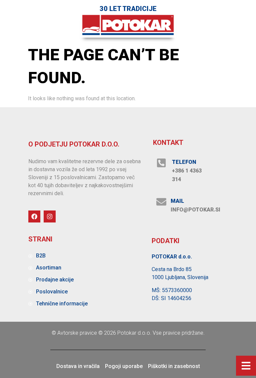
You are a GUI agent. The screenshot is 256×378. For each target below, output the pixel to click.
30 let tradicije (128, 9)
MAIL (177, 201)
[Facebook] (34, 216)
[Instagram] (50, 216)
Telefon (184, 162)
